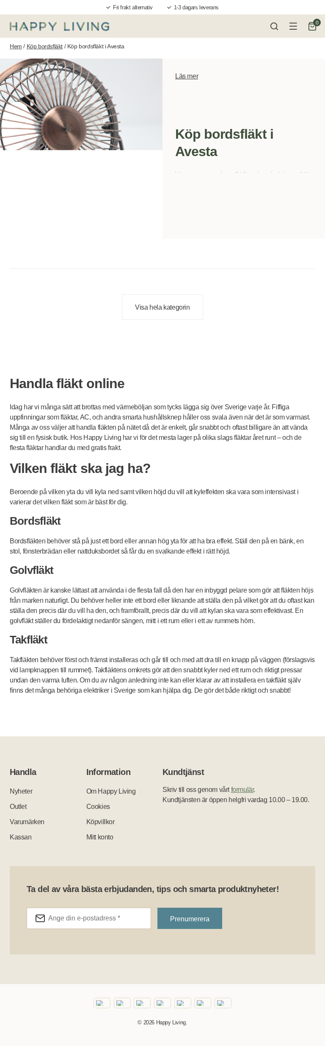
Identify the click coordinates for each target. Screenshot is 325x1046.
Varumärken (27, 821)
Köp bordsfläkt (45, 46)
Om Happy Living (111, 791)
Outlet (18, 806)
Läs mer (186, 76)
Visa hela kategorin (162, 307)
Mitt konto (99, 837)
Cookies (98, 806)
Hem (16, 46)
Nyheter (21, 791)
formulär (242, 789)
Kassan (21, 837)
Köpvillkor (100, 821)
